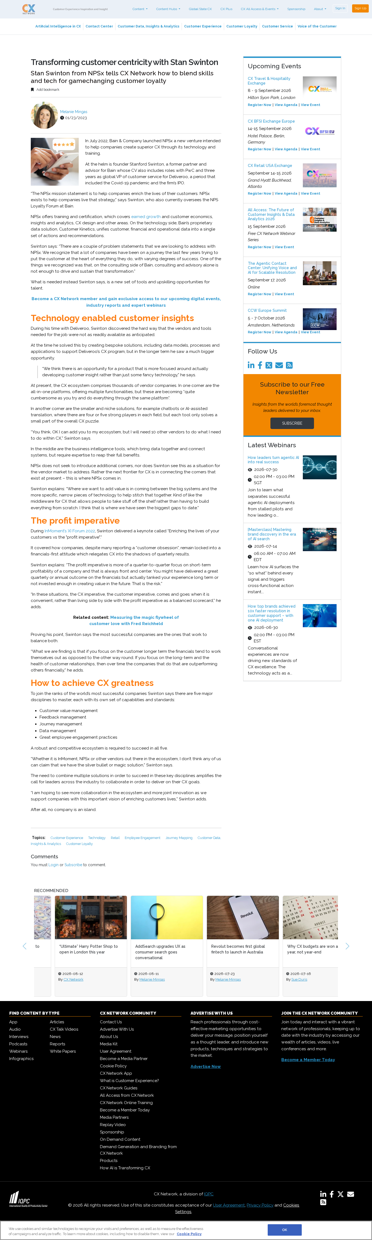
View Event (310, 105)
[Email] (280, 367)
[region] (186, 1230)
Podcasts (18, 1044)
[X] (341, 1195)
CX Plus (226, 9)
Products (108, 1160)
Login (53, 865)
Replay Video (113, 1124)
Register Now (259, 105)
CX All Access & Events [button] (258, 9)
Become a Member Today (125, 1110)
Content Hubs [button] (167, 9)
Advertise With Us (117, 1029)
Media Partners (114, 1117)
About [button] (319, 9)
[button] (24, 946)
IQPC (209, 1194)
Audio (15, 1029)
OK (284, 1230)
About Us (109, 1036)
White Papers (63, 1051)
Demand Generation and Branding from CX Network (138, 1150)
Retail (115, 838)
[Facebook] (261, 367)
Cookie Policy (113, 1066)
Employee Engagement (143, 838)
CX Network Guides (118, 1088)
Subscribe (73, 865)
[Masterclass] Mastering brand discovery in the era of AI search (272, 534)
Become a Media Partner (124, 1058)
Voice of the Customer (317, 26)
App (13, 1022)
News (55, 1036)
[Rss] (290, 367)
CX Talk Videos (64, 1029)
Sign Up (360, 8)
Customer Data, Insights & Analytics (148, 26)
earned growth (146, 216)
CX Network (53, 979)
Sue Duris (278, 979)
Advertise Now (206, 1066)
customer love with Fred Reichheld (126, 623)
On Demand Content (120, 1139)
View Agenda (286, 105)
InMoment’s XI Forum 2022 (70, 531)
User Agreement (115, 1051)
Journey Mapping (179, 838)
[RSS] (323, 1203)
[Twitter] (270, 367)
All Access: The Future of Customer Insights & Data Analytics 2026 (271, 214)
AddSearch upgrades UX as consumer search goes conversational (140, 952)
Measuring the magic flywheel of (144, 617)
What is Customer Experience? (129, 1080)
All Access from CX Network (127, 1095)
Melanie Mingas (73, 112)
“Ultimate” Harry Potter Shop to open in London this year (68, 949)
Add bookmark (47, 90)
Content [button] (139, 9)
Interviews (18, 1036)
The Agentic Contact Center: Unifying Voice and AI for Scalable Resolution (272, 268)
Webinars (18, 1051)
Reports (57, 1044)
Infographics (21, 1058)
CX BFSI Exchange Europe (271, 121)
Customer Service (277, 26)
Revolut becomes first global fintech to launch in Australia (217, 949)
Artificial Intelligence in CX (58, 26)
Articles (57, 1022)
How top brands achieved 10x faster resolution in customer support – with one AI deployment (271, 613)
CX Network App (116, 1073)
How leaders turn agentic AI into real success (273, 459)
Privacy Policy (260, 1205)
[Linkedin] (252, 367)
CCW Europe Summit (267, 310)
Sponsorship (296, 9)
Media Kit (108, 1044)
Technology (97, 838)
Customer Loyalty (241, 26)
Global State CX (200, 9)
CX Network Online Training (126, 1102)
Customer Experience (203, 26)
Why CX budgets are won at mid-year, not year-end (297, 949)
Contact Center (99, 26)
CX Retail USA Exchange (270, 165)
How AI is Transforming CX (125, 1168)
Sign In (340, 8)
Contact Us (111, 1022)
